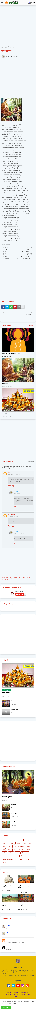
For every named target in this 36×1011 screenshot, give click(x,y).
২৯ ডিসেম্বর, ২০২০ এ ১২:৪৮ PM (14, 474)
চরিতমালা (12, 843)
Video (4, 862)
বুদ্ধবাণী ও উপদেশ (21, 849)
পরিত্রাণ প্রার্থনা (7, 796)
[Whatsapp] (11, 307)
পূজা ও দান (28, 846)
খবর (21, 840)
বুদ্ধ (14, 849)
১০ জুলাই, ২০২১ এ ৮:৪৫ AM (19, 533)
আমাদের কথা (5, 840)
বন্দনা (4, 849)
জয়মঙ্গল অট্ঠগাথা (14, 709)
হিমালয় (9, 473)
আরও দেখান (31, 325)
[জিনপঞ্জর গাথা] (6, 807)
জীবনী (30, 843)
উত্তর (9, 486)
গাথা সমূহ (27, 840)
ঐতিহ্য (17, 840)
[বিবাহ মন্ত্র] (6, 703)
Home (9, 992)
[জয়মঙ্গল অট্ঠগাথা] (6, 712)
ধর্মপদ (15, 846)
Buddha (16, 856)
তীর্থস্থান (4, 846)
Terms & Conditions (12, 995)
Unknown (11, 514)
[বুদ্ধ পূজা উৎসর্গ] (6, 815)
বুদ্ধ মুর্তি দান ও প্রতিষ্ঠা (7, 886)
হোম (2, 47)
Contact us (25, 992)
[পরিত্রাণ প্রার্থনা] (18, 782)
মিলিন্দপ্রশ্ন (17, 853)
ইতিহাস (11, 840)
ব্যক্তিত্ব (5, 853)
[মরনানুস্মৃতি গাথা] (6, 824)
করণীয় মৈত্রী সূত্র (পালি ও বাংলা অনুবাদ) (11, 353)
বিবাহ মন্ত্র (13, 701)
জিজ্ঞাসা (25, 843)
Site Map (18, 997)
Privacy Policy (26, 995)
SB (14, 492)
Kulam (21, 859)
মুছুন (13, 486)
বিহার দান (4, 905)
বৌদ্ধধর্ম (28, 849)
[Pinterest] (15, 307)
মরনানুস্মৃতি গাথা (14, 822)
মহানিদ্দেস (11, 853)
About (16, 992)
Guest (23, 856)
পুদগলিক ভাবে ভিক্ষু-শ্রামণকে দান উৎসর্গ (25, 887)
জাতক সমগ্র (19, 843)
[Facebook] (3, 307)
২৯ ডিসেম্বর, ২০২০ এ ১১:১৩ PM (20, 493)
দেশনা (10, 846)
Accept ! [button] (6, 1007)
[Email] (19, 307)
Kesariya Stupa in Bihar (10, 859)
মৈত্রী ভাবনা (4, 413)
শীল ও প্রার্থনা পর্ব (25, 853)
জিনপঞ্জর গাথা (5, 383)
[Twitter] (7, 307)
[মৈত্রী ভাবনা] (18, 675)
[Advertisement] (18, 25)
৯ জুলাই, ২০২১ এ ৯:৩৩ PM (13, 516)
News (27, 859)
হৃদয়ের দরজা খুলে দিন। (7, 856)
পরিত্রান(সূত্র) (7, 47)
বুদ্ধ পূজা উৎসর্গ (14, 813)
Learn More (12, 1003)
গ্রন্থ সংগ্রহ (5, 843)
